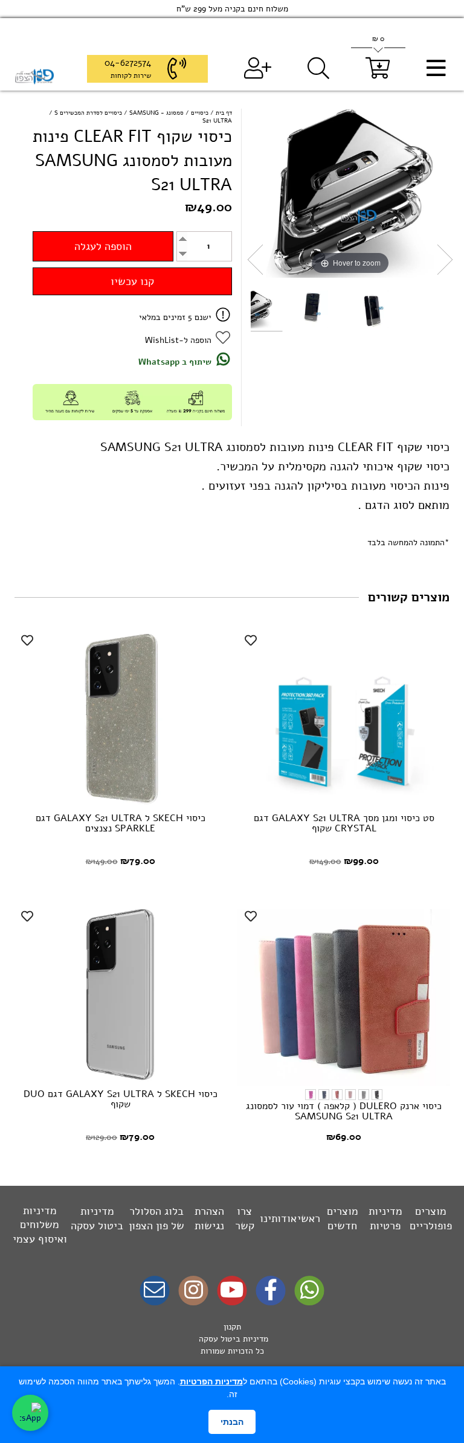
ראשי (308, 1218)
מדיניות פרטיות (385, 1218)
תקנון (232, 1327)
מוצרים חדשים (342, 1218)
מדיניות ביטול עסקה (97, 1218)
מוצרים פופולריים (431, 1218)
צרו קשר (244, 1218)
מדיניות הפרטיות (211, 1381)
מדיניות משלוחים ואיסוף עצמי (40, 1224)
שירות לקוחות (131, 75)
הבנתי (232, 1422)
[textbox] (232, 1339)
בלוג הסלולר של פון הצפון (156, 1218)
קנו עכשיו (132, 281)
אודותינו (278, 1218)
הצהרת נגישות (209, 1218)
